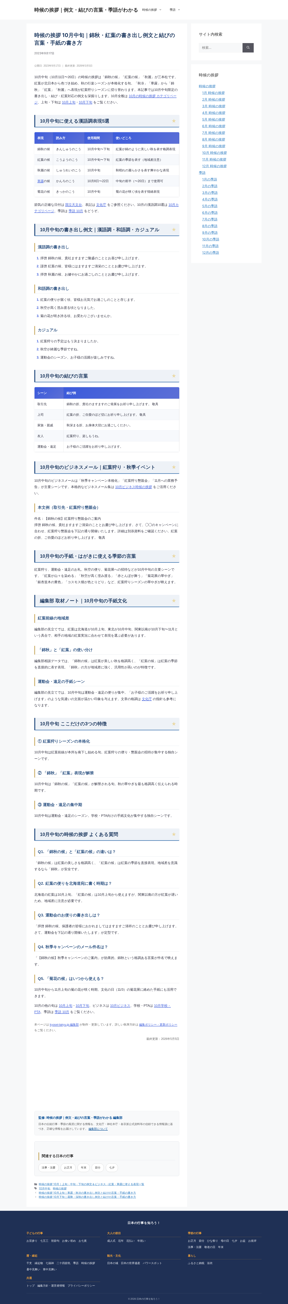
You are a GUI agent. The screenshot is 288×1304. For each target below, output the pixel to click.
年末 (83, 1167)
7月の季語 (209, 219)
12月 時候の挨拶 (214, 166)
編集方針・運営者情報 (51, 1285)
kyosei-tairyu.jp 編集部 (64, 1024)
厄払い (130, 1240)
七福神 (50, 1263)
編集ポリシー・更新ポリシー (158, 1024)
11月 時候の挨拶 (214, 159)
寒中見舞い (50, 1269)
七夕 (112, 1167)
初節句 (55, 1240)
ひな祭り (212, 1240)
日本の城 (112, 1263)
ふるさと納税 (196, 1263)
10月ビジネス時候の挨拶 (133, 487)
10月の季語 (210, 239)
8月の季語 (209, 226)
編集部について (98, 1128)
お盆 (242, 1240)
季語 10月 (76, 211)
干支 (29, 1263)
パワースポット (152, 1263)
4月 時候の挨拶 (213, 113)
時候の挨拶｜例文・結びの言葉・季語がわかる (86, 10)
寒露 (40, 181)
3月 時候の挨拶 (213, 106)
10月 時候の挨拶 (214, 153)
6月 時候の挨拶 (213, 126)
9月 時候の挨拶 (213, 146)
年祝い (141, 1240)
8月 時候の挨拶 (213, 139)
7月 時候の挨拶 (213, 133)
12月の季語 (210, 253)
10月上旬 (68, 102)
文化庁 (101, 205)
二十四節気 (63, 1263)
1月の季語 (209, 179)
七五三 (44, 1240)
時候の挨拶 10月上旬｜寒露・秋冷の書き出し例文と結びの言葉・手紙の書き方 (87, 1192)
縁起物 (39, 1263)
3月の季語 (210, 193)
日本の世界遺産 (130, 1263)
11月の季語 (210, 246)
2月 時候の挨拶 (213, 99)
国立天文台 (73, 205)
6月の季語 (210, 213)
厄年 (121, 1240)
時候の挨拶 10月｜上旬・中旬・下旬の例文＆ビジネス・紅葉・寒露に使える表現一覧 (91, 1184)
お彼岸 (252, 1240)
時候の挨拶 (149, 10)
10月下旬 (85, 102)
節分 (98, 1167)
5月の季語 (209, 206)
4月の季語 (210, 199)
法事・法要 (48, 1167)
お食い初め (69, 1240)
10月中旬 (44, 1188)
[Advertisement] (106, 1075)
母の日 (225, 1240)
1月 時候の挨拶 (213, 93)
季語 (173, 10)
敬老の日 (209, 1247)
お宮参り (31, 1240)
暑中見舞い (33, 1269)
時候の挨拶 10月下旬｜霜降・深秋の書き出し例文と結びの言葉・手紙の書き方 (87, 1196)
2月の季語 (209, 186)
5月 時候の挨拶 (213, 119)
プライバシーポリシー (81, 1285)
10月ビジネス (120, 1006)
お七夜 (83, 1240)
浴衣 (210, 1263)
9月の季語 (210, 233)
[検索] (248, 47)
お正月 (68, 1167)
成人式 (111, 1240)
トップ (30, 1285)
